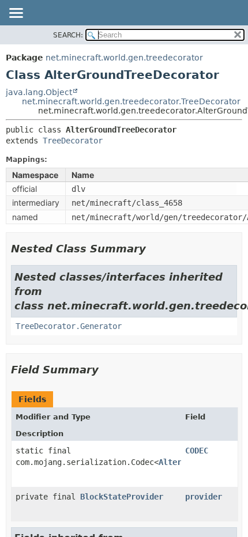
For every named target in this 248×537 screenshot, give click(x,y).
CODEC (196, 450)
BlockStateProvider (121, 496)
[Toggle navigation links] (15, 14)
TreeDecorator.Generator (69, 326)
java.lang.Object (39, 92)
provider (203, 496)
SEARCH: (68, 35)
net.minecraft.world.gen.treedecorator (124, 57)
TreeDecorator (73, 140)
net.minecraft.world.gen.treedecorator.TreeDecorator (131, 101)
